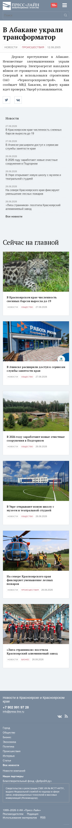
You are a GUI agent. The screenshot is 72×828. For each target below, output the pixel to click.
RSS (66, 716)
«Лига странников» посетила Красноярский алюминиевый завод (33, 207)
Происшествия (33, 47)
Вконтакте (60, 716)
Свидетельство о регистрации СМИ (24, 788)
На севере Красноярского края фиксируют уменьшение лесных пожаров (32, 191)
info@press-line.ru (13, 711)
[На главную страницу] (21, 5)
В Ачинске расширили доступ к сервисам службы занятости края (32, 146)
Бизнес (25, 659)
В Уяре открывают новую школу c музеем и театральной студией (33, 176)
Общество (27, 306)
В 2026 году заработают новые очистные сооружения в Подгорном (32, 161)
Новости (10, 47)
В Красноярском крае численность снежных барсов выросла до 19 (34, 131)
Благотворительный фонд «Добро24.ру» (27, 781)
